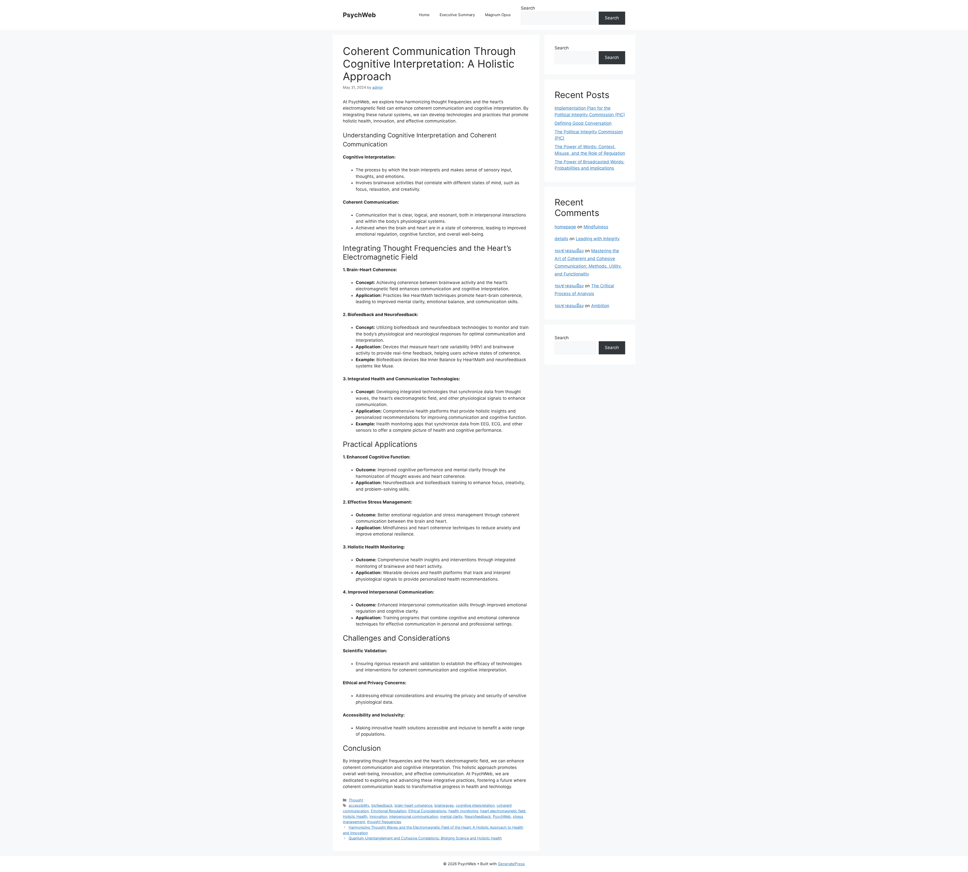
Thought (356, 800)
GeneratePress (511, 863)
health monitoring (463, 811)
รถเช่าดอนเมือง (569, 250)
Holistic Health (355, 816)
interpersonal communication (413, 816)
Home (424, 14)
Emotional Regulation (388, 811)
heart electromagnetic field (502, 811)
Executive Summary (457, 14)
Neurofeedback (478, 816)
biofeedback (381, 805)
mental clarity (451, 816)
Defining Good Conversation (583, 123)
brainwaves (444, 805)
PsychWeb (359, 15)
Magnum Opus (498, 14)
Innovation (378, 816)
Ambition (600, 305)
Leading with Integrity (598, 238)
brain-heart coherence (413, 805)
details (561, 238)
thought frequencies (384, 822)
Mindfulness (596, 226)
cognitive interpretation (475, 805)
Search (528, 8)
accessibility (359, 805)
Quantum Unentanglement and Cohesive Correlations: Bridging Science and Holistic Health (425, 838)
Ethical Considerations (427, 811)
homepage (565, 226)
